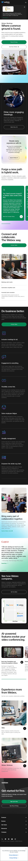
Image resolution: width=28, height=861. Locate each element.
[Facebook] (9, 839)
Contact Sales (14, 245)
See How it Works (13, 46)
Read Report (5, 17)
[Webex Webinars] (24, 765)
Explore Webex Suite (6, 530)
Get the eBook (14, 592)
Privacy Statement (13, 855)
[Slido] (24, 728)
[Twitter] (2, 839)
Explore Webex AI (14, 157)
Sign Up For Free (14, 801)
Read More (4, 563)
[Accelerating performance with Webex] (21, 662)
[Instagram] (15, 839)
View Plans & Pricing (14, 806)
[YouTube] (12, 839)
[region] (14, 854)
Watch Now (13, 127)
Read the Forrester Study (8, 216)
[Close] (26, 848)
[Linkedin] (5, 839)
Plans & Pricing (14, 42)
